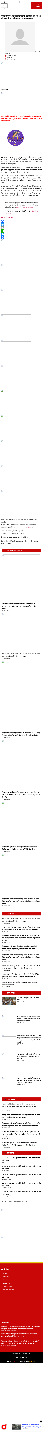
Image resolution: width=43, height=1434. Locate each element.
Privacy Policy (7, 1286)
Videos (5, 1274)
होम (4, 1371)
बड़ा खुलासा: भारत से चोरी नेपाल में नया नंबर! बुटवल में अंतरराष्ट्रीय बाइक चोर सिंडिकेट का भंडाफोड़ (28, 1056)
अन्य (4, 1419)
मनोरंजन (6, 1410)
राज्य (5, 1381)
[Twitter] (21, 224)
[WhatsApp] (21, 231)
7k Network (32, 1361)
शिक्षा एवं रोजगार (9, 1400)
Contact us (6, 1280)
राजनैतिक (7, 1390)
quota (30, 527)
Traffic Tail (17, 1361)
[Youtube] (23, 1357)
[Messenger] (21, 234)
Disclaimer (6, 1283)
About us (6, 1277)
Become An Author (9, 1290)
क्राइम (5, 1395)
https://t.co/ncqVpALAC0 (24, 207)
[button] (4, 2)
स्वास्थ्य (5, 1414)
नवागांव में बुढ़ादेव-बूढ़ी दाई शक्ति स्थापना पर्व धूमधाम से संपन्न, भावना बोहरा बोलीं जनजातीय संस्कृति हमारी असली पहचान (29, 1080)
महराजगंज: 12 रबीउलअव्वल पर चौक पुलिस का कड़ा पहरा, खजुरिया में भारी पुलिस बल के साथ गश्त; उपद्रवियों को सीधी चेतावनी (19, 606)
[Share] (21, 237)
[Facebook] (21, 221)
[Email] (21, 227)
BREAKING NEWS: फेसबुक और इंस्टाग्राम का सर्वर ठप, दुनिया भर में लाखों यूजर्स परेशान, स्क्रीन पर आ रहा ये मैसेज (28, 1018)
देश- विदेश (7, 1376)
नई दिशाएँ (7, 1385)
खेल (4, 1405)
